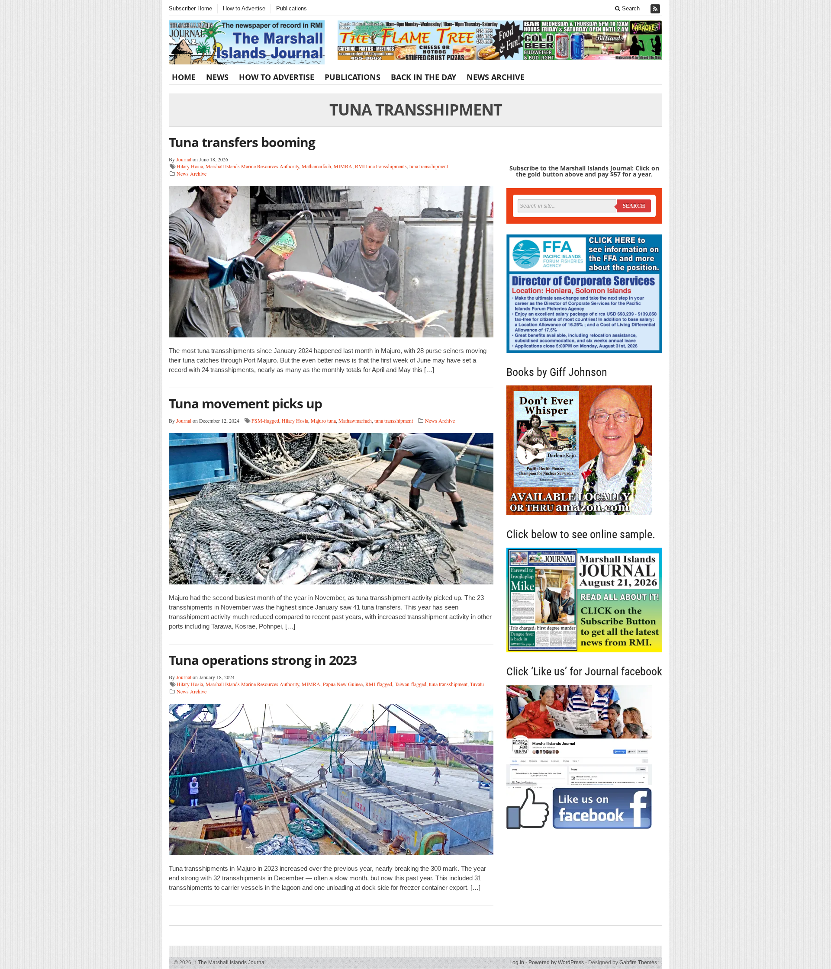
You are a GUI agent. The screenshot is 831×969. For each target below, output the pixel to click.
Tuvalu (477, 683)
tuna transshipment (428, 166)
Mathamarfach (316, 166)
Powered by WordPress (556, 962)
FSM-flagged (265, 420)
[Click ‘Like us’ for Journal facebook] (584, 757)
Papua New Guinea (343, 683)
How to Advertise (244, 8)
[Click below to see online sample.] (584, 600)
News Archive (496, 77)
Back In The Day (423, 77)
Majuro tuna (323, 420)
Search (630, 8)
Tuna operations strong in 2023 (263, 660)
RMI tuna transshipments (381, 166)
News (217, 77)
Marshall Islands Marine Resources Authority (252, 166)
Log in (516, 962)
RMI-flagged (378, 683)
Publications (291, 8)
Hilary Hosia (190, 166)
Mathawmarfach (355, 420)
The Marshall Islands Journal (230, 962)
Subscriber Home (190, 8)
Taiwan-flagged (410, 683)
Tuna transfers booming (242, 142)
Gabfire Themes (638, 962)
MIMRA (343, 166)
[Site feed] (656, 9)
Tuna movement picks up (245, 403)
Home (184, 77)
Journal (183, 159)
